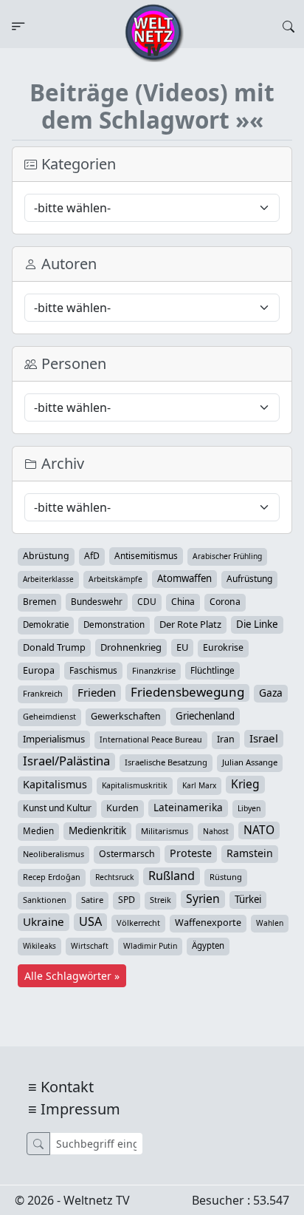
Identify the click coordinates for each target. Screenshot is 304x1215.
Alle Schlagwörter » (72, 976)
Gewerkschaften (126, 716)
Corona (225, 601)
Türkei (248, 899)
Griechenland (205, 715)
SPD (126, 899)
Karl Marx (199, 785)
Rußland (171, 875)
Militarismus (164, 830)
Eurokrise (223, 647)
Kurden (122, 808)
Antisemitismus (146, 555)
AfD (92, 555)
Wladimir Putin (150, 946)
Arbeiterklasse (48, 579)
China (183, 601)
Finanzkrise (154, 670)
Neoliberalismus (53, 853)
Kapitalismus (55, 784)
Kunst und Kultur (57, 808)
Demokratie (46, 624)
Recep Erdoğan (51, 876)
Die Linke (257, 624)
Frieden (96, 692)
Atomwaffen (184, 578)
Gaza (271, 693)
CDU (146, 601)
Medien (38, 830)
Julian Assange (249, 762)
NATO (258, 830)
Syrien (203, 898)
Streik (160, 899)
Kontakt (67, 1087)
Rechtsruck (114, 877)
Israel (263, 738)
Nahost (216, 831)
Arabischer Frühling (227, 556)
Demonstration (114, 624)
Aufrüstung (249, 578)
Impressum (80, 1109)
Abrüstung (46, 555)
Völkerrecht (138, 922)
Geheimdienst (49, 716)
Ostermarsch (127, 853)
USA (90, 921)
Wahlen (269, 923)
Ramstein (250, 853)
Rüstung (226, 876)
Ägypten (208, 945)
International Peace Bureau (151, 739)
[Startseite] (154, 32)
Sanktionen (44, 899)
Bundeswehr (96, 601)
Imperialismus (54, 738)
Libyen (249, 808)
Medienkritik (97, 830)
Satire (92, 899)
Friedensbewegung (187, 692)
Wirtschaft (89, 946)
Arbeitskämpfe (115, 579)
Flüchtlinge (212, 670)
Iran (226, 739)
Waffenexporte (208, 922)
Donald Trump (54, 647)
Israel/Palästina (66, 761)
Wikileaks (39, 946)
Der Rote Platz (190, 624)
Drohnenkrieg (131, 647)
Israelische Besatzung (166, 762)
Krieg (245, 784)
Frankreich (43, 693)
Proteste (191, 853)
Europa (39, 670)
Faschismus (93, 670)
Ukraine (43, 921)
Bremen (39, 601)
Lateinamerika (188, 807)
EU (182, 647)
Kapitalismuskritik (134, 785)
